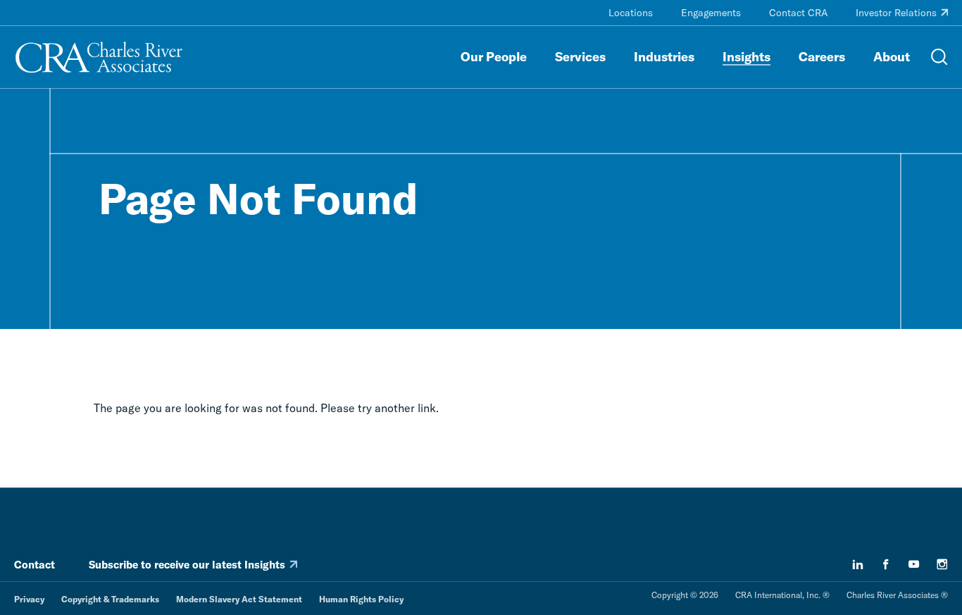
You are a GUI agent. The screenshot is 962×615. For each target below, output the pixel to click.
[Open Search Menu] (939, 57)
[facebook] (886, 564)
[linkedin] (857, 564)
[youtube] (914, 564)
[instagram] (942, 564)
